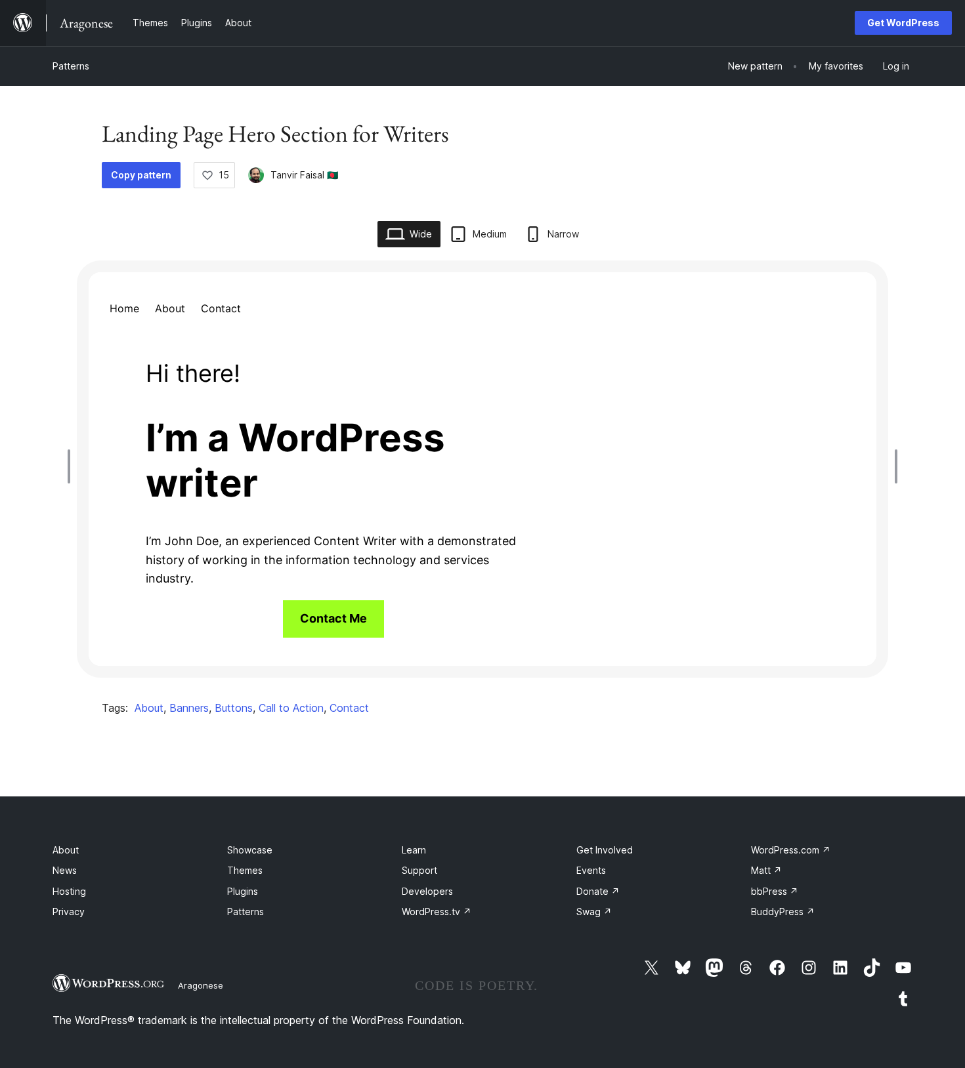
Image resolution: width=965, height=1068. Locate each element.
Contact (349, 707)
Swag (594, 911)
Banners (189, 707)
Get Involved (604, 849)
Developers (427, 891)
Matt (766, 870)
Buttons (234, 707)
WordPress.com (790, 849)
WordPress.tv (436, 911)
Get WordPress (903, 22)
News (65, 870)
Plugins (242, 891)
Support (419, 870)
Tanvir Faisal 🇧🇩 (304, 174)
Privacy (69, 911)
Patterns (71, 66)
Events (591, 870)
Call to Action (291, 707)
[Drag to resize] (72, 466)
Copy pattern (141, 174)
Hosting (69, 891)
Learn (414, 849)
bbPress (774, 891)
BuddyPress (783, 911)
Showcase (249, 849)
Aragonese (200, 985)
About (149, 707)
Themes (245, 870)
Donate (598, 891)
